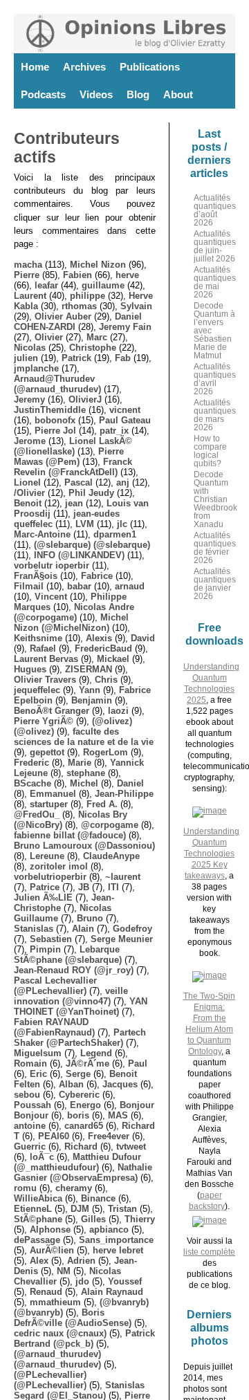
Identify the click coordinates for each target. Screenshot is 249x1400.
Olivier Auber (63, 316)
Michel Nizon (98, 264)
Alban (71, 1084)
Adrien (81, 1260)
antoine (30, 1126)
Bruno (90, 918)
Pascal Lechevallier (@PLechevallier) (55, 985)
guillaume (103, 285)
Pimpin (45, 949)
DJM (80, 1209)
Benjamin (91, 700)
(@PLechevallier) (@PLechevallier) (50, 1380)
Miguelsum (38, 1053)
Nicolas (30, 347)
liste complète (209, 1252)
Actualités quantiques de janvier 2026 (215, 583)
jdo (82, 1281)
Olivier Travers (45, 679)
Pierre (26, 275)
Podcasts (43, 94)
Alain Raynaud (112, 1292)
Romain (30, 1063)
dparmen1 (114, 534)
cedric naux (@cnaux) (60, 1333)
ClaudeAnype (111, 856)
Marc (96, 337)
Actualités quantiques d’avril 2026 (215, 379)
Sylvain (136, 306)
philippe (87, 296)
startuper (49, 804)
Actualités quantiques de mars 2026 (215, 415)
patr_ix (114, 430)
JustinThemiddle (50, 410)
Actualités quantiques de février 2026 (215, 547)
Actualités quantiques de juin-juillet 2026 (215, 246)
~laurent (122, 877)
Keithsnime (38, 638)
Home (35, 67)
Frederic (31, 762)
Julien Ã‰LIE (43, 897)
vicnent (124, 410)
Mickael (113, 659)
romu (25, 1188)
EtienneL (33, 1209)
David (143, 638)
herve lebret (118, 1250)
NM (64, 1271)
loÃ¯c (42, 1157)
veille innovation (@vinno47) (71, 996)
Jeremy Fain (125, 327)
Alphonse (50, 1229)
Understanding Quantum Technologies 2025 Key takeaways (211, 853)
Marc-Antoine (42, 534)
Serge (78, 1074)
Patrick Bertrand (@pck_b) (84, 1338)
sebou (27, 1094)
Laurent (30, 296)
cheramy (73, 1188)
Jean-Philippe (124, 794)
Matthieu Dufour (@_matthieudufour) (77, 1162)
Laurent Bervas (46, 659)
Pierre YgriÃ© (43, 721)
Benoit (28, 503)
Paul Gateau (125, 420)
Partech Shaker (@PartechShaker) (80, 1037)
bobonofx (55, 420)
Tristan (122, 1209)
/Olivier (29, 493)
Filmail (29, 586)
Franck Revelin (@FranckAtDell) (73, 467)
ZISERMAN (88, 669)
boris (78, 1115)
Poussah (32, 1105)
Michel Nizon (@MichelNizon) (71, 622)
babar (79, 586)
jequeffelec (37, 690)
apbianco (109, 1229)
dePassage (37, 1240)
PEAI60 (53, 1136)
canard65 (83, 1126)
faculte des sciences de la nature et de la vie (84, 736)
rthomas (79, 306)
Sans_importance (116, 1240)
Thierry (139, 1219)
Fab (123, 358)
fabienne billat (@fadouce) (70, 835)
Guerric (30, 1146)
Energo (85, 1105)
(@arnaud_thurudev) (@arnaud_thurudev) (57, 1359)
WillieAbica (38, 1198)
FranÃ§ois (35, 576)
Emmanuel (53, 794)
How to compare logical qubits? (210, 451)
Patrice (44, 887)
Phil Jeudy (91, 493)
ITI (113, 887)
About (178, 94)
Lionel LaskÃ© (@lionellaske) (73, 446)
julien (26, 358)
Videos (96, 94)
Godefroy (132, 928)
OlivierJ (85, 399)
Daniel (130, 783)
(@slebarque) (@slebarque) (92, 545)
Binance (98, 1198)
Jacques (120, 1084)
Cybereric (79, 1094)
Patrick (76, 358)
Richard (81, 1146)
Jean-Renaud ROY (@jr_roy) (73, 970)
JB (83, 887)
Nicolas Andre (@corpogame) (74, 612)
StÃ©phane (38, 1219)
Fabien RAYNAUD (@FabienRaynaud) (54, 1027)
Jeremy (29, 399)
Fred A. (102, 804)
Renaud (46, 1292)
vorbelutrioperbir (50, 877)
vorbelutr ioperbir (51, 565)
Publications (150, 67)
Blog (138, 94)
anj (122, 482)
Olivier (49, 337)
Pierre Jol (55, 430)
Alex (39, 1260)
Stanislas (33, 928)
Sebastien (51, 939)
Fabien (77, 275)
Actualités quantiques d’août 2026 (215, 210)
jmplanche (36, 368)
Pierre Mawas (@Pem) (69, 456)
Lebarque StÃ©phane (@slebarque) (68, 954)
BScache (32, 783)
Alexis (99, 638)
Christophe (92, 347)
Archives (84, 67)
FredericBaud (103, 648)
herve (127, 275)
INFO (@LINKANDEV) (79, 555)
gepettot (47, 752)
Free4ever (108, 1136)
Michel (84, 783)
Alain (83, 928)
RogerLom (105, 752)
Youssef (125, 1281)
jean (74, 503)
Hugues (30, 669)
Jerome (30, 441)
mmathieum (55, 1302)
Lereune (47, 856)
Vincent (51, 596)
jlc (122, 524)
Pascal (78, 482)
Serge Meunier (122, 939)
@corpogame (109, 825)
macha (28, 264)
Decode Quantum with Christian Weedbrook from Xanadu (215, 499)
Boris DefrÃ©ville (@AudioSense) (72, 1317)
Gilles (93, 1219)
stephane (85, 773)
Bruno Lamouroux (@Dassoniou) (84, 845)
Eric (38, 1074)
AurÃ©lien (52, 1250)
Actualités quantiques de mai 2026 (215, 282)
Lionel (27, 482)
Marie (79, 762)
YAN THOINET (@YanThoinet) (80, 1006)
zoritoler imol (59, 866)
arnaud (130, 586)
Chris (106, 679)
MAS (118, 1115)
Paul (137, 1063)
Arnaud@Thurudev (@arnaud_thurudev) (57, 384)
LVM (84, 524)
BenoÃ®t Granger (51, 711)
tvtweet (131, 1146)
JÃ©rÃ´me (87, 1063)
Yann (89, 690)
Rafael (43, 648)
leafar (46, 285)
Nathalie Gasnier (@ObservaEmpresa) (83, 1172)
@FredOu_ (36, 814)
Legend (96, 1053)
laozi (118, 711)
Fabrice (97, 576)
